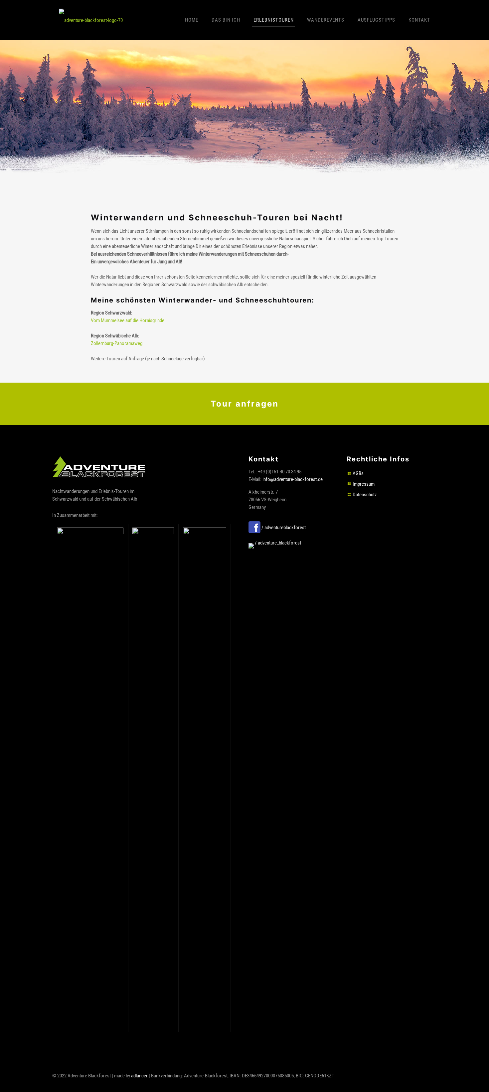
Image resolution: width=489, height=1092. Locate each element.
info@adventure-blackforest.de (292, 479)
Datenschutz (365, 495)
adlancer (139, 1076)
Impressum (364, 484)
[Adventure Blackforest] (91, 20)
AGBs (358, 473)
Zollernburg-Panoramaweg (116, 343)
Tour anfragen (245, 404)
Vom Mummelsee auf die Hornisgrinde (127, 320)
